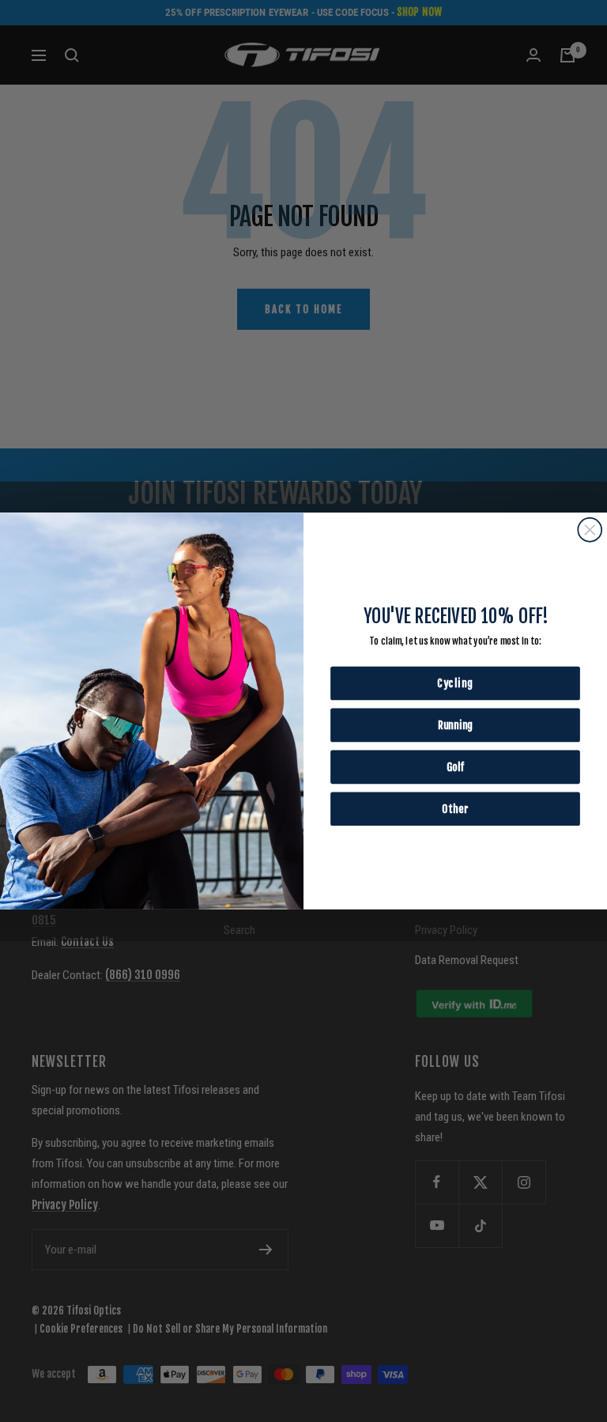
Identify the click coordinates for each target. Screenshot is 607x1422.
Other (455, 808)
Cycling (455, 683)
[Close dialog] (589, 530)
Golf (455, 766)
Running (455, 725)
